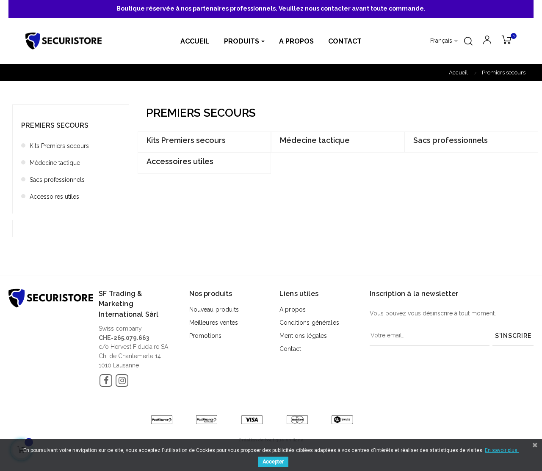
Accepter (273, 462)
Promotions (205, 335)
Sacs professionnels (57, 179)
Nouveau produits (214, 309)
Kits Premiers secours (59, 145)
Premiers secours (54, 125)
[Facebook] (105, 380)
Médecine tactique (55, 162)
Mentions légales (303, 335)
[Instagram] (121, 380)
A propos (292, 309)
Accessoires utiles (54, 196)
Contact (290, 348)
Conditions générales (309, 322)
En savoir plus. (502, 450)
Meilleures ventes (213, 322)
